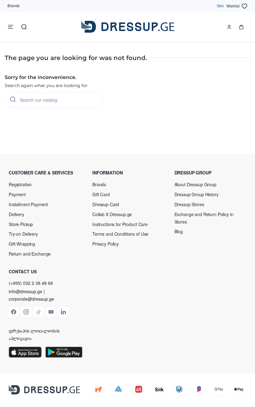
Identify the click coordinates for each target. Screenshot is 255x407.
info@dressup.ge (25, 291)
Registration (20, 184)
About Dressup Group (195, 184)
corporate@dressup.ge (31, 299)
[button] (45, 172)
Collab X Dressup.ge (112, 214)
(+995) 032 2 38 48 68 (31, 283)
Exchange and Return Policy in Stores (204, 218)
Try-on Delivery (23, 234)
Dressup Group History (196, 194)
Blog (178, 231)
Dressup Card (105, 204)
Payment (17, 194)
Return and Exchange (30, 254)
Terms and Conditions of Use (120, 234)
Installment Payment (28, 204)
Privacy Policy (105, 244)
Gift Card (101, 194)
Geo (220, 5)
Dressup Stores (189, 204)
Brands (13, 5)
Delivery (16, 214)
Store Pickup (21, 224)
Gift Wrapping (22, 244)
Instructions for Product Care (120, 224)
